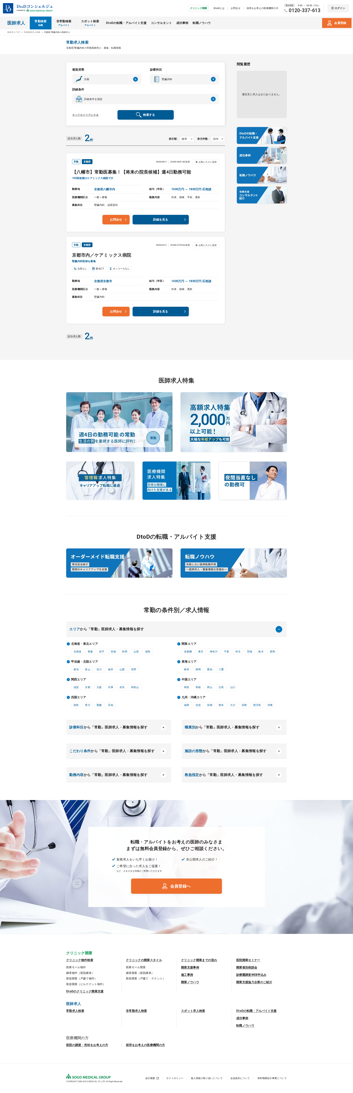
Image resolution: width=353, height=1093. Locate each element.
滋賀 (76, 687)
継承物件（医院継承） (80, 973)
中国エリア (189, 679)
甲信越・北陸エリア (84, 661)
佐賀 (198, 705)
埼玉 (238, 651)
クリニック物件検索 (79, 960)
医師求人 (16, 23)
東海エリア (189, 661)
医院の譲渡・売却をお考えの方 (87, 1045)
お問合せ (235, 8)
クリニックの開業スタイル (144, 960)
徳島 (76, 705)
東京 (201, 651)
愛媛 (99, 705)
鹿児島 (257, 705)
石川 (99, 669)
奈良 (122, 687)
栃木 (261, 651)
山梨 (122, 669)
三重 (221, 669)
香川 (87, 705)
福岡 (186, 705)
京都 (87, 687)
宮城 (113, 651)
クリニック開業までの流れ (199, 960)
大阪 (99, 687)
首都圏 (188, 651)
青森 (90, 651)
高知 (110, 705)
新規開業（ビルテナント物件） (86, 984)
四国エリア (78, 697)
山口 (233, 687)
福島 (148, 651)
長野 (133, 669)
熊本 (221, 705)
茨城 (249, 651)
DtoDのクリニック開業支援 (85, 991)
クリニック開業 (198, 8)
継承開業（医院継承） (140, 973)
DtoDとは (219, 8)
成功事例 (182, 23)
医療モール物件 (76, 967)
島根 (198, 687)
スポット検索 (90, 22)
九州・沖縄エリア (194, 697)
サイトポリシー (174, 1078)
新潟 (76, 669)
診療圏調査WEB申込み (251, 974)
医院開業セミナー (248, 960)
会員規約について (240, 1078)
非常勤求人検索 (136, 1010)
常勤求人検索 (75, 1010)
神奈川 (214, 651)
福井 (110, 669)
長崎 (209, 705)
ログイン (340, 8)
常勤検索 (41, 22)
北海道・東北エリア (84, 643)
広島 (221, 687)
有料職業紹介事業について (272, 1078)
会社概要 (150, 1078)
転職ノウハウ (202, 23)
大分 (233, 705)
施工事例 (187, 974)
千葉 (226, 651)
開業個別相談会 (246, 967)
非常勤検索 (64, 22)
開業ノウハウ (190, 982)
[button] (106, 79)
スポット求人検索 (193, 1010)
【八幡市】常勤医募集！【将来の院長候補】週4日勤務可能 (131, 172)
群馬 (272, 651)
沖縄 (270, 705)
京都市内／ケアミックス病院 (101, 255)
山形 (136, 651)
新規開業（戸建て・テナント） (145, 978)
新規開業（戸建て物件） (81, 978)
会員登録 (340, 23)
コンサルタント (161, 23)
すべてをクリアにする (85, 114)
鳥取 (186, 687)
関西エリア (78, 679)
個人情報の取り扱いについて (207, 1078)
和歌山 (135, 687)
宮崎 (244, 705)
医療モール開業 (136, 967)
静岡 (198, 669)
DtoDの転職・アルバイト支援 (126, 23)
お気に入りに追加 (208, 162)
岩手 (101, 651)
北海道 (77, 651)
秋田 (124, 651)
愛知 (209, 669)
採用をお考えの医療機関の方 (262, 8)
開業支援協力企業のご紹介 (254, 982)
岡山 (209, 687)
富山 (87, 669)
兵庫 (110, 687)
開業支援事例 (190, 967)
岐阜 (186, 669)
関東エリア (189, 643)
